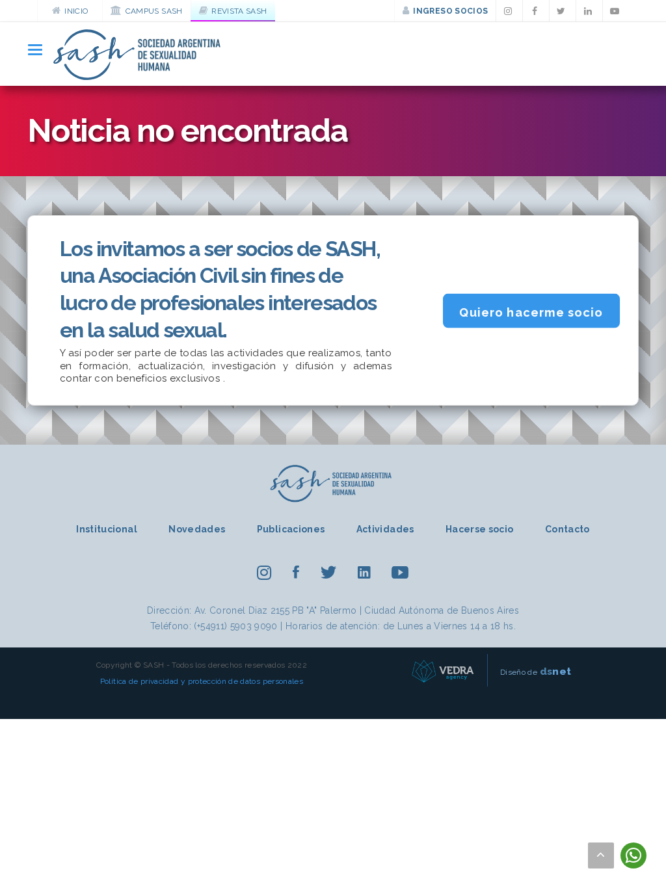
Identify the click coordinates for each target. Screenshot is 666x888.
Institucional (106, 529)
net (556, 671)
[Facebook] (536, 11)
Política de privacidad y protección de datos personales (201, 681)
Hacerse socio (480, 529)
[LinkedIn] (589, 11)
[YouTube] (616, 11)
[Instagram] (509, 11)
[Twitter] (563, 11)
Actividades (385, 529)
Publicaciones (291, 529)
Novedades (196, 529)
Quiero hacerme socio (531, 313)
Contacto (567, 529)
